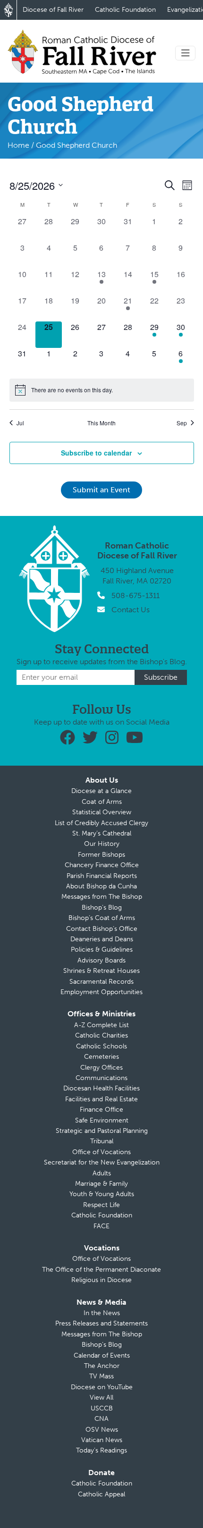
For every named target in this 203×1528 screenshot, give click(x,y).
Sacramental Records (101, 982)
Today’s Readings (101, 1450)
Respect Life (101, 1205)
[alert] (101, 390)
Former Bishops (101, 855)
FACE (101, 1226)
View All (101, 1397)
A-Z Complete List (101, 1025)
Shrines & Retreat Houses (101, 971)
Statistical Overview (101, 812)
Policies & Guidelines (102, 950)
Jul (20, 423)
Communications (101, 1078)
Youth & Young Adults (101, 1194)
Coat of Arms (102, 802)
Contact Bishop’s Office (101, 929)
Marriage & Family (101, 1184)
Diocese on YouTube (102, 1387)
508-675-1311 (135, 595)
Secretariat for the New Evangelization (102, 1162)
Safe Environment (101, 1120)
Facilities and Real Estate (101, 1099)
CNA (101, 1419)
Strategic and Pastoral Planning (102, 1131)
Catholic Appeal (101, 1494)
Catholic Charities (101, 1035)
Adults (102, 1173)
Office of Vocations (101, 1152)
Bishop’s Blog (102, 907)
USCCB (102, 1408)
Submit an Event (101, 489)
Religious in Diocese (101, 1280)
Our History (101, 844)
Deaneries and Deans (101, 939)
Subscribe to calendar (96, 452)
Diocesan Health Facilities (101, 1088)
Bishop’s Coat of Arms (101, 918)
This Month (101, 423)
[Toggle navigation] (185, 53)
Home (18, 145)
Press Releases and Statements (101, 1323)
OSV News (101, 1430)
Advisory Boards (101, 960)
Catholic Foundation (125, 10)
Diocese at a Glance (101, 791)
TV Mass (101, 1376)
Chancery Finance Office (102, 865)
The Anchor (101, 1366)
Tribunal (101, 1141)
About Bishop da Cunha (101, 886)
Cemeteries (101, 1057)
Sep (182, 423)
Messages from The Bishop (101, 897)
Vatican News (101, 1440)
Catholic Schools (101, 1046)
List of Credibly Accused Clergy (101, 823)
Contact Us (130, 609)
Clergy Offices (101, 1068)
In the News (102, 1313)
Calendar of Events (102, 1355)
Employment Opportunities (101, 992)
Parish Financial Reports (102, 876)
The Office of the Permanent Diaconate (101, 1270)
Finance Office (101, 1110)
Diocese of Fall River (53, 10)
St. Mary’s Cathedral (101, 833)
